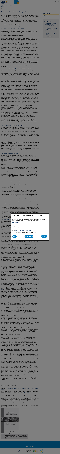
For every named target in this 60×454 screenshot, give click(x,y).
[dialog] (30, 227)
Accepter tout (44, 236)
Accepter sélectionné (29, 236)
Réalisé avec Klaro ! (44, 239)
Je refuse (14, 236)
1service (17, 224)
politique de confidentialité (33, 220)
